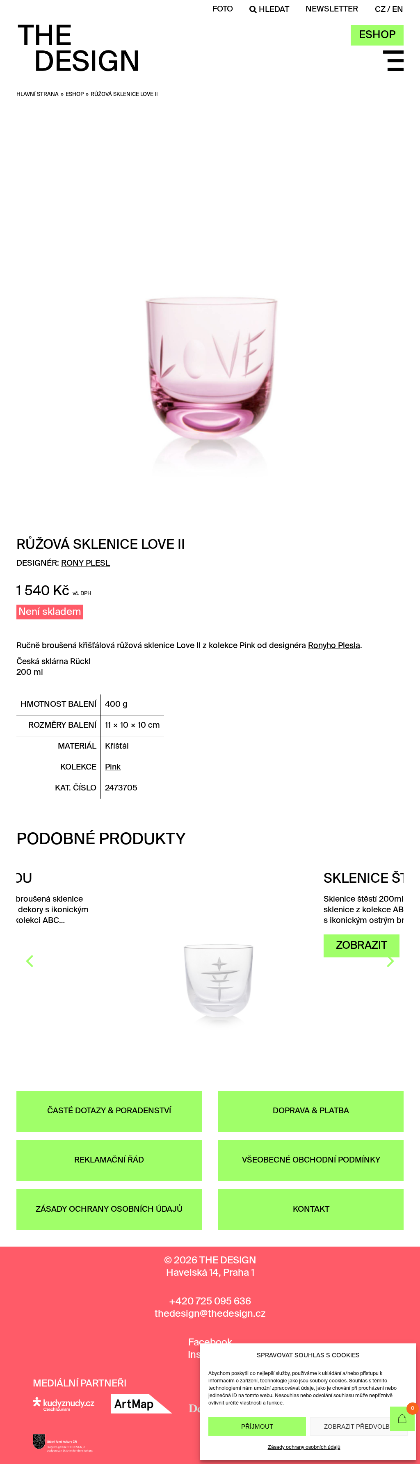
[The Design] (77, 66)
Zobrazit (257, 946)
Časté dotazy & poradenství (109, 1111)
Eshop (377, 35)
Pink (113, 767)
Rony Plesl (85, 563)
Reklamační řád (109, 1160)
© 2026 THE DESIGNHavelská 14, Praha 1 (210, 1267)
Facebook (210, 1343)
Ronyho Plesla (334, 646)
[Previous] (31, 961)
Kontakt (311, 1209)
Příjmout (257, 1426)
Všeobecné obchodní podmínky (311, 1160)
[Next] (389, 961)
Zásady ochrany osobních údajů (304, 1447)
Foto (222, 9)
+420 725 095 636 (210, 1301)
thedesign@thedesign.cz (210, 1314)
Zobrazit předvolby (359, 1426)
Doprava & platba (311, 1111)
